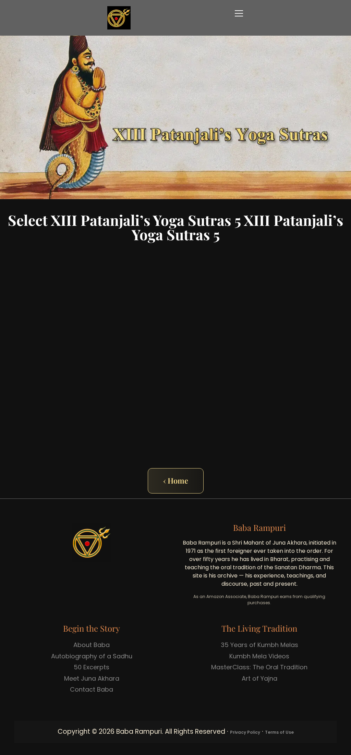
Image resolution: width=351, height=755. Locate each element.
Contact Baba (91, 689)
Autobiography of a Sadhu (91, 656)
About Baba (91, 645)
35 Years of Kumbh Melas (259, 645)
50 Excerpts (91, 667)
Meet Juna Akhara (91, 678)
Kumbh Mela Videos (259, 656)
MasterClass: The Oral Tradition (259, 667)
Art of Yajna (259, 678)
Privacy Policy (245, 732)
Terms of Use (279, 732)
